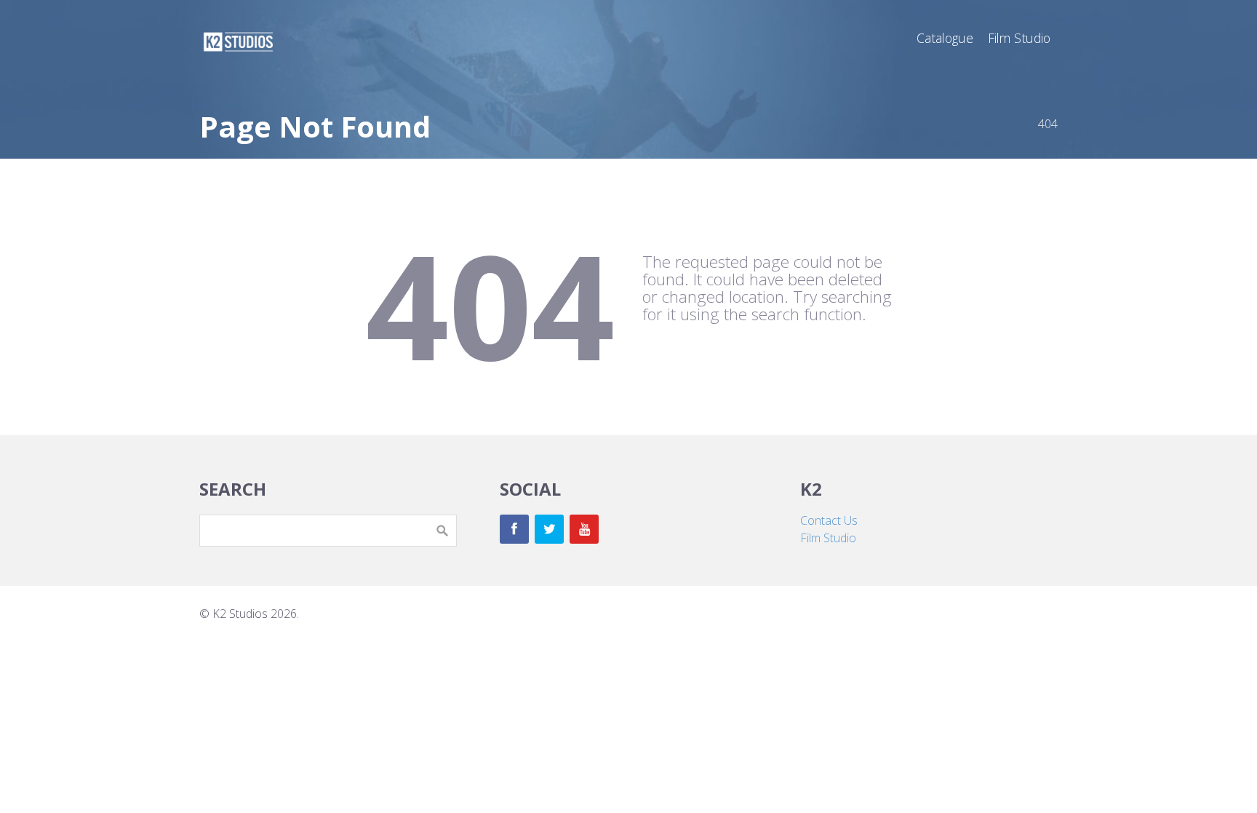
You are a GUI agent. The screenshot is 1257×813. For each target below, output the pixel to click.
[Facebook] (514, 529)
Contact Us (829, 520)
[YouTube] (584, 529)
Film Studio (828, 538)
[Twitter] (549, 529)
